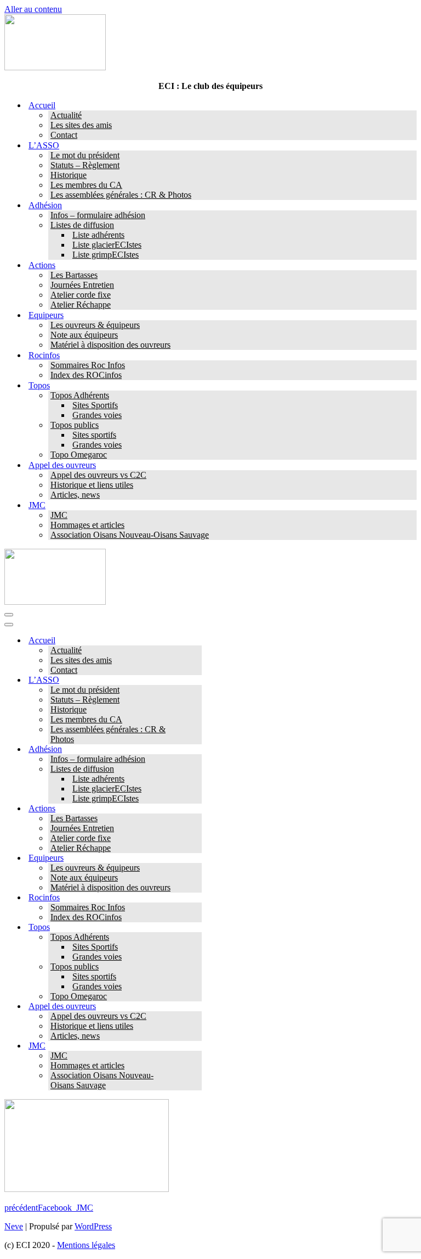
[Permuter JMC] (196, 1046)
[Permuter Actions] (196, 809)
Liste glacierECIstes (106, 244)
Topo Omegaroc (78, 454)
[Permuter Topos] (196, 927)
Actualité (66, 115)
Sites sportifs (94, 434)
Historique (68, 175)
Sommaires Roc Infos (87, 365)
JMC (58, 515)
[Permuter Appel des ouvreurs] (196, 1006)
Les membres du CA (86, 185)
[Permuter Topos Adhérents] (196, 937)
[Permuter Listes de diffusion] (196, 769)
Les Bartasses (74, 275)
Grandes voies (97, 415)
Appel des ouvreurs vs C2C (98, 475)
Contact (63, 135)
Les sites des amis (81, 125)
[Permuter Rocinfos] (196, 898)
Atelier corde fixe (80, 294)
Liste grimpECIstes (105, 254)
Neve (13, 1226)
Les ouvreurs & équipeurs (95, 325)
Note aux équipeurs (84, 334)
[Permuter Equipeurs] (196, 858)
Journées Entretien (82, 284)
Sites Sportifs (95, 405)
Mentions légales (86, 1245)
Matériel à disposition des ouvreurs (110, 344)
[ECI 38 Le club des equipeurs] (55, 67)
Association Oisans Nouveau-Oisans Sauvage (129, 534)
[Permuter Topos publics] (196, 967)
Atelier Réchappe (80, 304)
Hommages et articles (87, 525)
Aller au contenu (33, 9)
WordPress (93, 1226)
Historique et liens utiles (91, 484)
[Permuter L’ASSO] (196, 680)
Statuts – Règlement (85, 165)
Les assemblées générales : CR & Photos (120, 194)
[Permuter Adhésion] (196, 749)
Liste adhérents (98, 234)
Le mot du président (85, 155)
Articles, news (75, 494)
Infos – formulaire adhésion (97, 215)
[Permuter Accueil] (196, 640)
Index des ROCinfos (86, 375)
